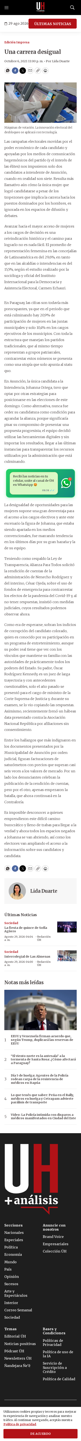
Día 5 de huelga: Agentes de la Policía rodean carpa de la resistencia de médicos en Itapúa (39, 1079)
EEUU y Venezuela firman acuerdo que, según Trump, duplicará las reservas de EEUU (42, 1039)
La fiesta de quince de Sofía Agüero (25, 929)
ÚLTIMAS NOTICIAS (52, 24)
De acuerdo (40, 1434)
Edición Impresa (16, 42)
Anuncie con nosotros (54, 1227)
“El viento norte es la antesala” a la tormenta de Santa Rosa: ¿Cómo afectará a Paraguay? (43, 1059)
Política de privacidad (19, 1424)
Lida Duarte (43, 891)
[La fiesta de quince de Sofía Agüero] (67, 927)
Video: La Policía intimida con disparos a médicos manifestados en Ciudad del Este (43, 1116)
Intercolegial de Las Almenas (27, 956)
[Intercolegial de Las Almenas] (67, 955)
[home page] (41, 7)
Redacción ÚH (44, 938)
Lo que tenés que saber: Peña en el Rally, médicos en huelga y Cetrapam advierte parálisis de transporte (42, 1098)
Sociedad (11, 923)
